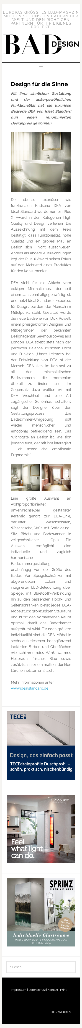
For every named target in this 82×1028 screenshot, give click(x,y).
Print (63, 989)
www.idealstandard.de (29, 688)
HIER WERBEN (61, 1012)
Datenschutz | (37, 989)
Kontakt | (53, 989)
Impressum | (19, 989)
